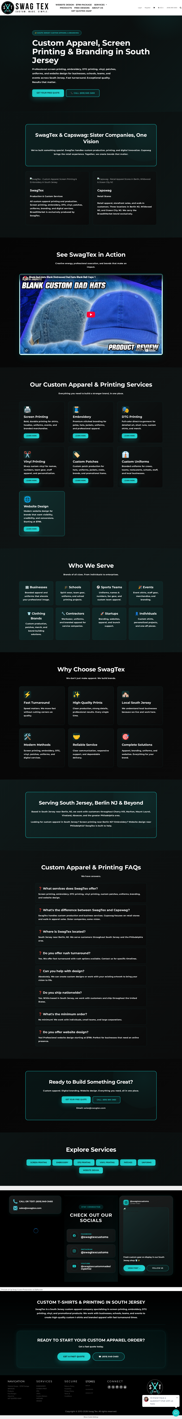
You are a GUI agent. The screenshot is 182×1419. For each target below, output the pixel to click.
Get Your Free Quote (48, 93)
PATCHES (39, 1398)
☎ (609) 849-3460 (108, 1356)
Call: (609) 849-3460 (106, 1100)
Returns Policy (69, 1386)
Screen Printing (38, 1162)
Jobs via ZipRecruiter (36, 1290)
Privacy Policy (69, 1391)
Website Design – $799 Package (18, 1386)
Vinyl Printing (107, 1162)
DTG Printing (84, 1162)
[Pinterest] (117, 1387)
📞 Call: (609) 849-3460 (83, 93)
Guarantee (68, 1389)
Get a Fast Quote (74, 1356)
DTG (37, 1391)
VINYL (38, 1394)
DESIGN (39, 1401)
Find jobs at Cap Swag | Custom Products (15, 1290)
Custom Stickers (41, 1396)
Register (147, 8)
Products (11, 1391)
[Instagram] (121, 1387)
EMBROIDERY (41, 1386)
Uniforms (147, 1162)
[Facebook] (109, 1387)
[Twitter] (113, 1387)
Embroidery (62, 1162)
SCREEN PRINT (41, 1389)
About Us (11, 1396)
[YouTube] (125, 1387)
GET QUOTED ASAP (14, 1398)
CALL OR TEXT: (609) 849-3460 (36, 1201)
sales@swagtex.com (30, 1208)
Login (140, 8)
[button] (101, 4)
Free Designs (12, 1394)
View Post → (134, 1268)
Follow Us (157, 1268)
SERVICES (11, 1389)
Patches (128, 1162)
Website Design (91, 1170)
